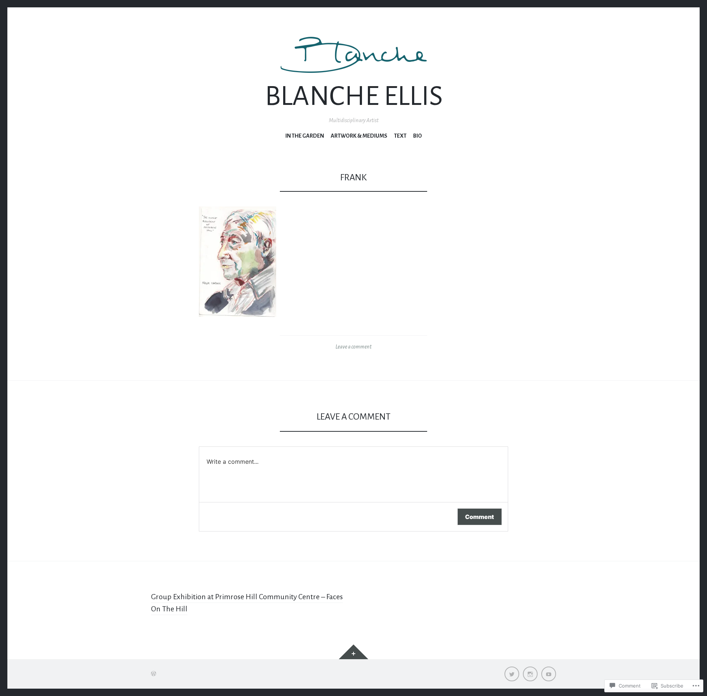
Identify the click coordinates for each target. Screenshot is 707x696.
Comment (479, 516)
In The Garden (304, 136)
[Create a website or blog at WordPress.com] (153, 674)
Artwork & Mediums (359, 136)
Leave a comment (353, 347)
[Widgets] (353, 651)
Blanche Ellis (354, 96)
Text (400, 136)
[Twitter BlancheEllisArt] (511, 674)
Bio (417, 136)
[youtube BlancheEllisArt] (548, 674)
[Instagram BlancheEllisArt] (530, 674)
